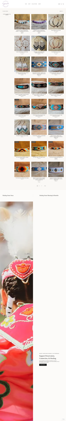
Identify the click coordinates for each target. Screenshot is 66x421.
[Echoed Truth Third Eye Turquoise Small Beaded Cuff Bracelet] (22, 106)
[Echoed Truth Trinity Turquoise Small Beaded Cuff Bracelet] (39, 106)
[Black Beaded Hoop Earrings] (56, 21)
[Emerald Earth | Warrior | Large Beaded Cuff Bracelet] (39, 127)
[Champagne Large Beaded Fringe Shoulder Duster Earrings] (39, 43)
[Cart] (63, 4)
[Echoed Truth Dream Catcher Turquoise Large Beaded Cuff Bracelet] (56, 64)
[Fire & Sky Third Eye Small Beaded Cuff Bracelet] (56, 148)
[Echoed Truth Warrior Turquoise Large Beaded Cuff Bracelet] (56, 106)
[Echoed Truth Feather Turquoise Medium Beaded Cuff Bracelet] (22, 86)
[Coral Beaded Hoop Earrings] (56, 43)
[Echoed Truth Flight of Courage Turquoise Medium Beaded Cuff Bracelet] (39, 86)
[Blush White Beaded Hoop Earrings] (22, 43)
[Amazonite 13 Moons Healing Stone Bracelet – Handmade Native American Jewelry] (22, 21)
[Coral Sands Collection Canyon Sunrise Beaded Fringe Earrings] (22, 64)
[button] (29, 4)
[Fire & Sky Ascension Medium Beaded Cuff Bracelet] (22, 148)
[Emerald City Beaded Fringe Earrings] (22, 127)
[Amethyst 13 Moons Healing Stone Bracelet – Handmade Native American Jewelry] (39, 21)
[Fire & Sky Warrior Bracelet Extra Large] (22, 169)
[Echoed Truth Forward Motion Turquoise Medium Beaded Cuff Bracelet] (56, 86)
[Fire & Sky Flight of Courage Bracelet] (39, 148)
